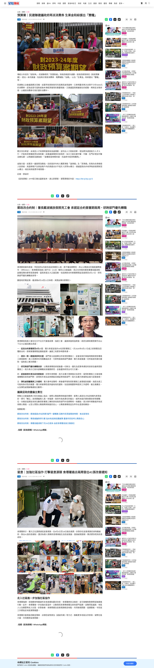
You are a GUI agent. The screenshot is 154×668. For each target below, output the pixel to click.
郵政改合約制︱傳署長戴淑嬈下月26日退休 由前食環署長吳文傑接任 (46, 423)
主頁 (18, 12)
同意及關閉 (129, 663)
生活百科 (124, 54)
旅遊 (123, 119)
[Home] (14, 3)
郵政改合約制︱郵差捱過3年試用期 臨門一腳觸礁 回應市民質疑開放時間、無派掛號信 (53, 414)
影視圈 (124, 33)
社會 (28, 12)
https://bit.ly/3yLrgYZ (84, 179)
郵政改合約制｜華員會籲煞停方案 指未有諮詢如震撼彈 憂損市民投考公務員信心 (50, 419)
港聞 (23, 12)
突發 (123, 65)
